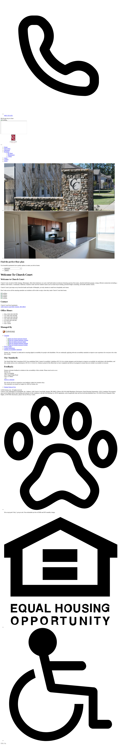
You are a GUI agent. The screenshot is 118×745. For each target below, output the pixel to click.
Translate (6, 335)
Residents (6, 152)
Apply (6, 158)
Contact (10, 156)
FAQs (5, 161)
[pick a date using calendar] (21, 268)
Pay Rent (10, 153)
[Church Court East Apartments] (9, 332)
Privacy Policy (8, 346)
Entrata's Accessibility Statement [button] (13, 349)
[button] (60, 509)
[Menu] (1, 144)
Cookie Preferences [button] (9, 348)
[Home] (13, 142)
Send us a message (9, 379)
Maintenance (11, 155)
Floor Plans (7, 148)
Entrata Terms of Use (10, 387)
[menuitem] (60, 147)
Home (6, 147)
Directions (7, 150)
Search (6, 270)
